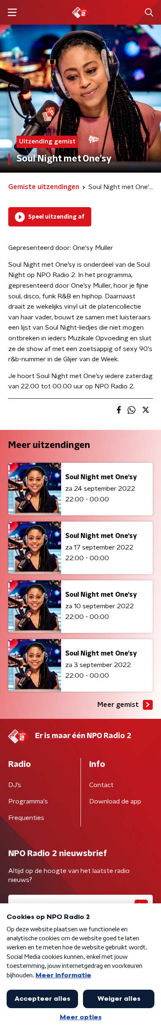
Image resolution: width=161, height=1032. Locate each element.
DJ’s (14, 785)
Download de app (115, 801)
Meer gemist (118, 705)
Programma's (28, 801)
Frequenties (26, 818)
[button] (12, 12)
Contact (101, 785)
